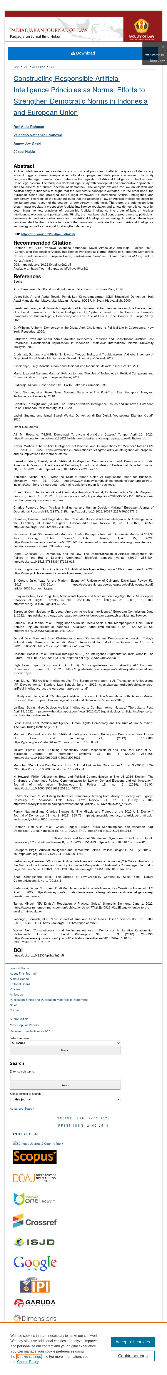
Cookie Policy (28, 1362)
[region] (83, 1348)
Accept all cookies (132, 1341)
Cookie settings (29, 1356)
